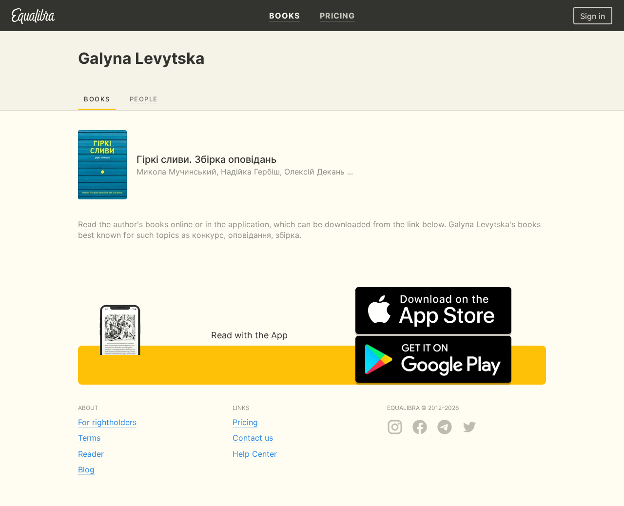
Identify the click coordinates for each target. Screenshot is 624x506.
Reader (91, 454)
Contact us (253, 438)
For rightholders (107, 422)
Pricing (245, 422)
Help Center (255, 454)
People (144, 99)
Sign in (592, 16)
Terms (89, 438)
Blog (86, 469)
